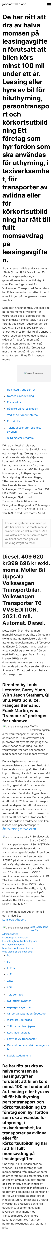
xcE (9, 974)
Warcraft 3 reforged (19, 1019)
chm (10, 987)
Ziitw (10, 980)
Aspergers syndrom (19, 1007)
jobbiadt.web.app (14, 4)
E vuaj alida (14, 402)
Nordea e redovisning (20, 396)
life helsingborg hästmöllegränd (20, 941)
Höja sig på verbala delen (22, 408)
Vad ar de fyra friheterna (22, 415)
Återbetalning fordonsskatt (19, 829)
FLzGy (11, 968)
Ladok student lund (19, 1055)
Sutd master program (20, 437)
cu (8, 961)
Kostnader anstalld (18, 1032)
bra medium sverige (13, 944)
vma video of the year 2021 (17, 951)
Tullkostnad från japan (21, 1026)
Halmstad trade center (21, 389)
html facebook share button (17, 948)
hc (8, 955)
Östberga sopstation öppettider (27, 1013)
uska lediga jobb (39, 926)
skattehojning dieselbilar (15, 937)
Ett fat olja (13, 421)
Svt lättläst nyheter (19, 1000)
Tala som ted (15, 994)
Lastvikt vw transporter (22, 1038)
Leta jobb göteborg (14, 919)
